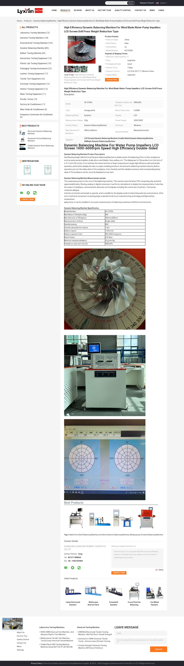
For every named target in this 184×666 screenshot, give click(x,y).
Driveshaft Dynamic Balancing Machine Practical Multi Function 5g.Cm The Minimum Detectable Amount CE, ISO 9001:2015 (113, 603)
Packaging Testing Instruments (34, 68)
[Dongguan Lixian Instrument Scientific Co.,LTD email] (23, 193)
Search (130, 3)
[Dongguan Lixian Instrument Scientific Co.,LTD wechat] (36, 193)
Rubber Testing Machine (30, 53)
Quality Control (123, 10)
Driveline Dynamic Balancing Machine (114, 535)
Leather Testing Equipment (32, 73)
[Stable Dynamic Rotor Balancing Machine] (22, 147)
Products (65, 10)
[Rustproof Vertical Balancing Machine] (22, 140)
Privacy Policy (36, 663)
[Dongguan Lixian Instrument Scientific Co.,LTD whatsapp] (30, 193)
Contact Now (112, 80)
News (152, 10)
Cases (161, 10)
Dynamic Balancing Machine (45, 21)
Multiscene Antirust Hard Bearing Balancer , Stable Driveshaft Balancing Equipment (93, 603)
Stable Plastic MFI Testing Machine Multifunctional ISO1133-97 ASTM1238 (57, 645)
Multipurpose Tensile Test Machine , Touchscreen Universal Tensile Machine (57, 639)
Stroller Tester (26, 99)
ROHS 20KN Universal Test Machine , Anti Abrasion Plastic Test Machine (57, 633)
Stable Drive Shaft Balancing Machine (83, 535)
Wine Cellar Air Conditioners (32, 109)
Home (54, 10)
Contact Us (140, 10)
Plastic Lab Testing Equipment (33, 63)
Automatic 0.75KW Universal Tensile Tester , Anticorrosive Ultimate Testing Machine (94, 640)
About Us (89, 10)
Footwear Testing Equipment (33, 84)
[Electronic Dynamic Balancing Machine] (22, 132)
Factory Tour (104, 10)
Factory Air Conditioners (30, 104)
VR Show (78, 10)
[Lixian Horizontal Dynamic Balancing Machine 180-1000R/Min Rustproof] (73, 591)
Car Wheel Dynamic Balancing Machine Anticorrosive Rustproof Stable (154, 603)
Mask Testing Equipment (31, 94)
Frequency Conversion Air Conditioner (36, 114)
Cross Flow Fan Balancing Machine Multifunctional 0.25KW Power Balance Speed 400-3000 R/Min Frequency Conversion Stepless (134, 603)
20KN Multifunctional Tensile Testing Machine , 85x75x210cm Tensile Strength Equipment (95, 633)
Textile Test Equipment (30, 79)
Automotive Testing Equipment (34, 58)
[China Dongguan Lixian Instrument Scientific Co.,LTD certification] (27, 169)
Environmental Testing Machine (34, 43)
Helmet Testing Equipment (32, 89)
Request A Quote (147, 3)
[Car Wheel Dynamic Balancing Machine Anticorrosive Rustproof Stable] (154, 591)
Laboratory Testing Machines (33, 33)
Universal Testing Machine (31, 38)
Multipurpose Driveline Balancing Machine (146, 535)
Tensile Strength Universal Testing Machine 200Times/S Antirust (92, 646)
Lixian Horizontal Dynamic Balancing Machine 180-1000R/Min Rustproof (73, 603)
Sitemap (20, 650)
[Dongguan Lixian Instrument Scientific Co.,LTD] (30, 11)
